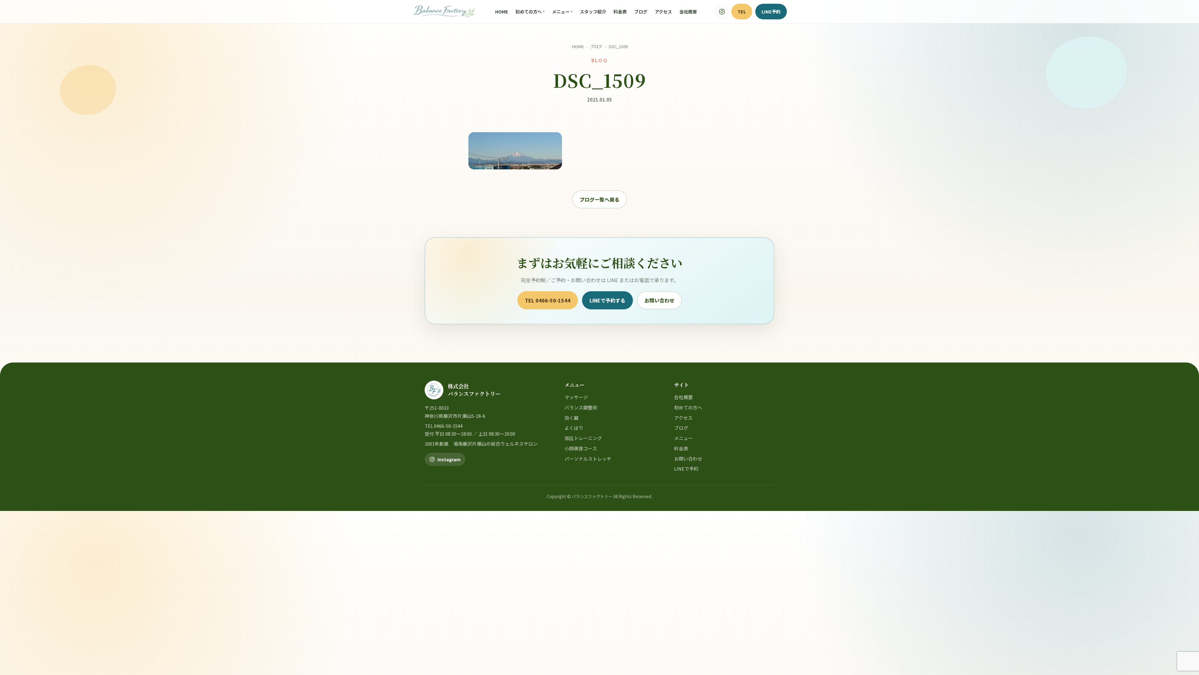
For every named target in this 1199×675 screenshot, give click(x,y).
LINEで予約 (686, 468)
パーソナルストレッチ (588, 458)
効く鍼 (572, 417)
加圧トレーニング (583, 438)
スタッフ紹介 (593, 11)
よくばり (574, 427)
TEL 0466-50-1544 (547, 300)
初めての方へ (529, 11)
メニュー (561, 11)
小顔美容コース (581, 448)
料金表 (620, 11)
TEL (742, 11)
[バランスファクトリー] (444, 11)
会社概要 (688, 11)
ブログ (640, 11)
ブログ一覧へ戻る (599, 199)
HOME (501, 11)
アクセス (663, 11)
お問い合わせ (659, 300)
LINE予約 (771, 11)
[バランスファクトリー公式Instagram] (722, 11)
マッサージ (576, 397)
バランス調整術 (581, 407)
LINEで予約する (607, 300)
